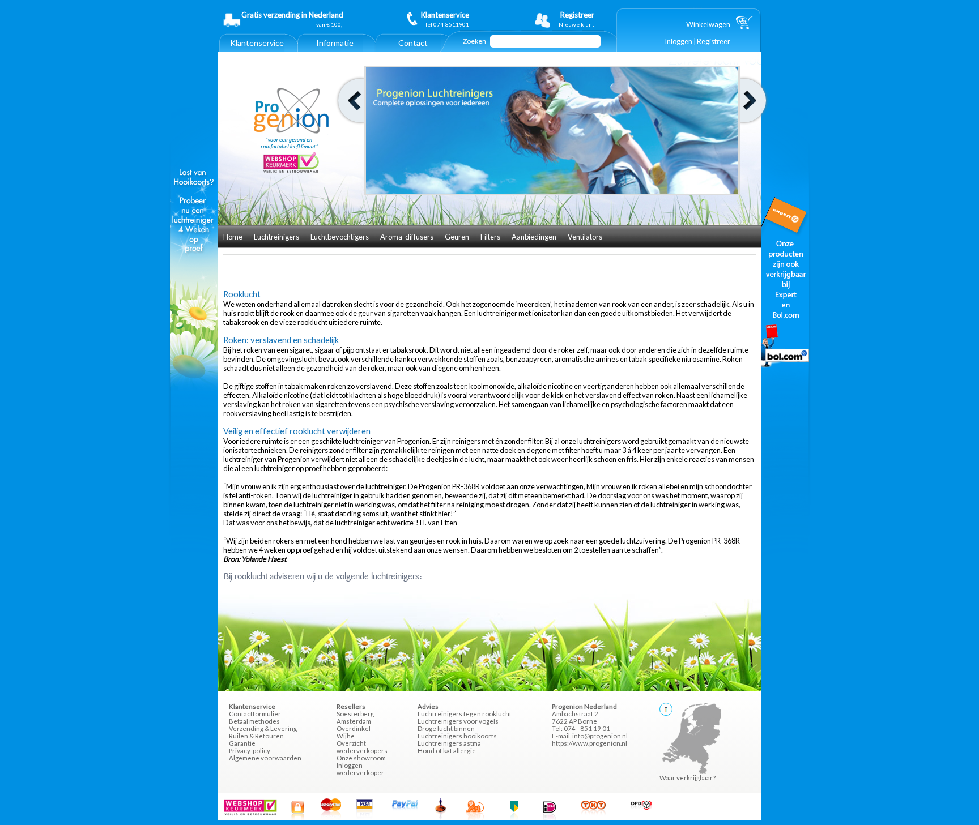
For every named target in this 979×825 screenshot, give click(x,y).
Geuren (457, 236)
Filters (490, 236)
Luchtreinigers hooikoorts (457, 735)
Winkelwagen (708, 24)
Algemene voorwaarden (265, 758)
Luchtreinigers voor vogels (458, 721)
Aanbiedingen (534, 236)
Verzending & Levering (263, 728)
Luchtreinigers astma (449, 743)
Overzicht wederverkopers (362, 746)
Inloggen (678, 41)
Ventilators (585, 236)
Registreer (713, 41)
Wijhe (346, 735)
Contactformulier (255, 713)
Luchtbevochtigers (339, 236)
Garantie (242, 743)
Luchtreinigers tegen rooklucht (465, 713)
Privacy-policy (249, 750)
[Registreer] (567, 19)
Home (232, 236)
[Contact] (413, 49)
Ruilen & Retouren (256, 735)
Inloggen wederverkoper (360, 769)
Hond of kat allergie (447, 750)
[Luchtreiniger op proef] (194, 388)
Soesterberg (355, 713)
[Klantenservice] (257, 49)
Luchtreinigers (276, 236)
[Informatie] (335, 49)
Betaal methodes (254, 721)
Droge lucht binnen (446, 728)
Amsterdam (354, 721)
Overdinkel (354, 728)
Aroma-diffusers (406, 236)
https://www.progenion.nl (589, 743)
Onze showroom (361, 758)
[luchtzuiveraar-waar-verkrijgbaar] (785, 388)
